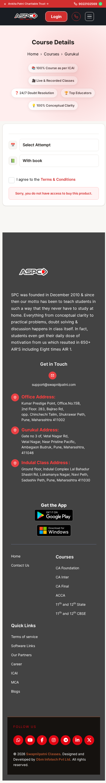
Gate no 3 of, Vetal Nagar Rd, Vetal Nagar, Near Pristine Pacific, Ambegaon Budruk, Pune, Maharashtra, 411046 (53, 441)
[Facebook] (42, 740)
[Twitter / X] (89, 740)
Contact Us (20, 565)
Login (56, 16)
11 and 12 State (71, 604)
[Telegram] (66, 740)
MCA (15, 682)
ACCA (60, 595)
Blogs (15, 691)
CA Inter (62, 577)
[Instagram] (54, 740)
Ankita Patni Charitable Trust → (28, 3)
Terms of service (24, 637)
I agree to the (46, 179)
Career (16, 664)
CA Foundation (67, 568)
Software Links (23, 646)
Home (32, 53)
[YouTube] (30, 740)
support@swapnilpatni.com (54, 384)
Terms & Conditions (58, 179)
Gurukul (72, 53)
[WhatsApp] (18, 740)
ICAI (14, 673)
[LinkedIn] (77, 740)
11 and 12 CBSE (71, 613)
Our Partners (21, 655)
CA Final (62, 586)
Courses (51, 53)
